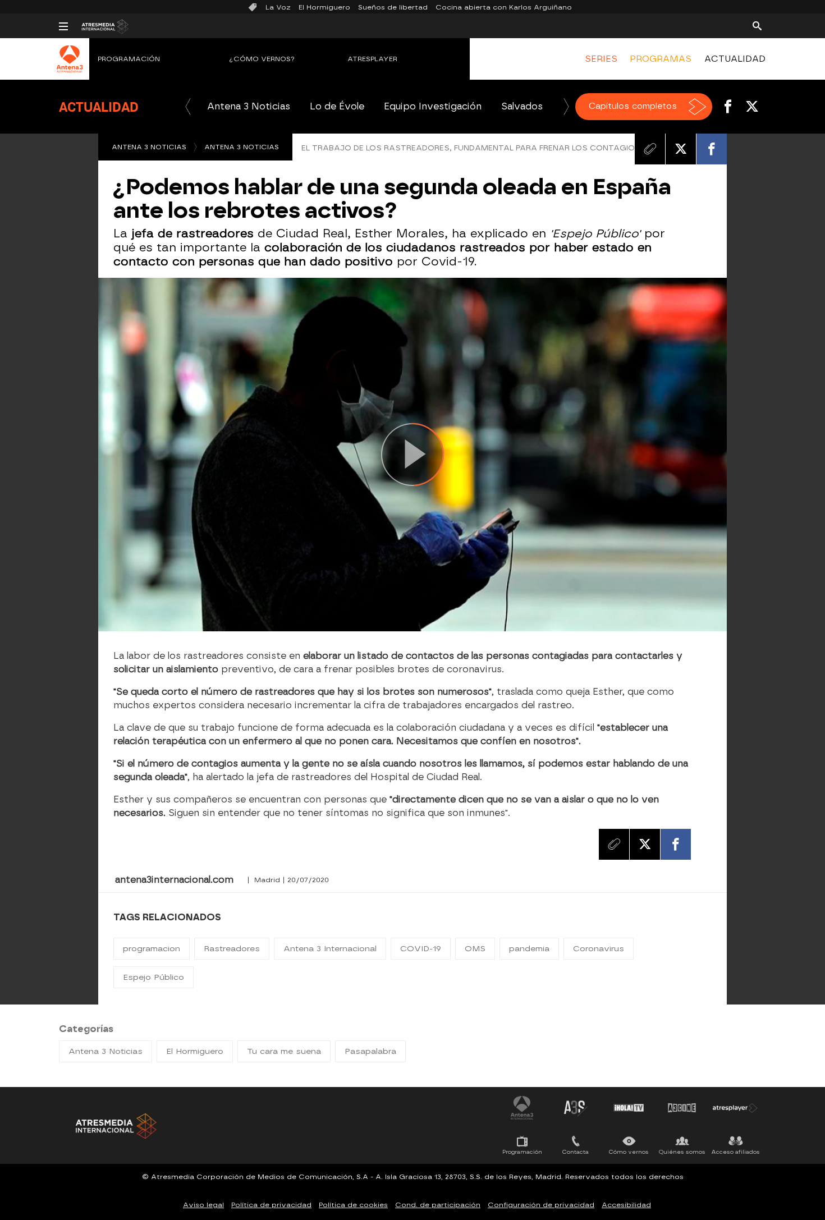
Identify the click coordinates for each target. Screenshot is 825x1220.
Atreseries (575, 1107)
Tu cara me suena (284, 1051)
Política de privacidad (271, 1205)
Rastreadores (232, 948)
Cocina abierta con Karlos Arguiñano (504, 7)
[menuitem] (601, 59)
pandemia (529, 948)
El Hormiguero (324, 7)
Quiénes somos (682, 1152)
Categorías (86, 1029)
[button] (188, 106)
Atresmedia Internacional (115, 1126)
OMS (475, 948)
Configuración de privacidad (541, 1205)
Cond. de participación (437, 1205)
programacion (151, 948)
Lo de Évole (337, 106)
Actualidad (99, 107)
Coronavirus (598, 948)
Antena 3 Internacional (330, 948)
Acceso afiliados (735, 1152)
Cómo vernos (629, 1152)
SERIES (601, 59)
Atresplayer (372, 59)
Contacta (575, 1152)
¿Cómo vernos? (262, 59)
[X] (681, 149)
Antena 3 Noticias (248, 106)
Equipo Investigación (433, 106)
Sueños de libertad (393, 7)
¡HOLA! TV (628, 1107)
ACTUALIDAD (735, 59)
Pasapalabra (370, 1051)
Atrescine (681, 1107)
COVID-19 (420, 948)
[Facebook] (711, 149)
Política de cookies (353, 1205)
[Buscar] (757, 25)
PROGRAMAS (660, 59)
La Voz (278, 7)
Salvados (522, 106)
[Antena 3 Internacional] (70, 66)
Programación (129, 59)
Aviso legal (203, 1205)
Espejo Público (153, 977)
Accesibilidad (626, 1205)
